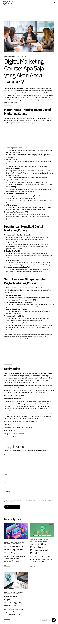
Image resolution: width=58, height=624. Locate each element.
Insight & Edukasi (21, 56)
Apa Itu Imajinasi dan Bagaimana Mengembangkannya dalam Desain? (13, 601)
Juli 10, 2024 (7, 592)
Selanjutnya (7, 566)
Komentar (7, 455)
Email (6, 483)
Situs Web (7, 491)
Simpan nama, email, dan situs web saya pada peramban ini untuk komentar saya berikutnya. (28, 501)
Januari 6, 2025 (8, 542)
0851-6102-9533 (16, 427)
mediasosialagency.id (17, 395)
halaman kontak (26, 392)
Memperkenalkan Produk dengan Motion (24, 421)
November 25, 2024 (9, 56)
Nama (6, 474)
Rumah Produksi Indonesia (12, 543)
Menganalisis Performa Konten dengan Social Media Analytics (14, 549)
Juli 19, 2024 (33, 539)
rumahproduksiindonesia (19, 434)
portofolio (28, 390)
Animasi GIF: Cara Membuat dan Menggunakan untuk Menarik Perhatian (39, 548)
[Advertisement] (29, 135)
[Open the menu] (54, 3)
